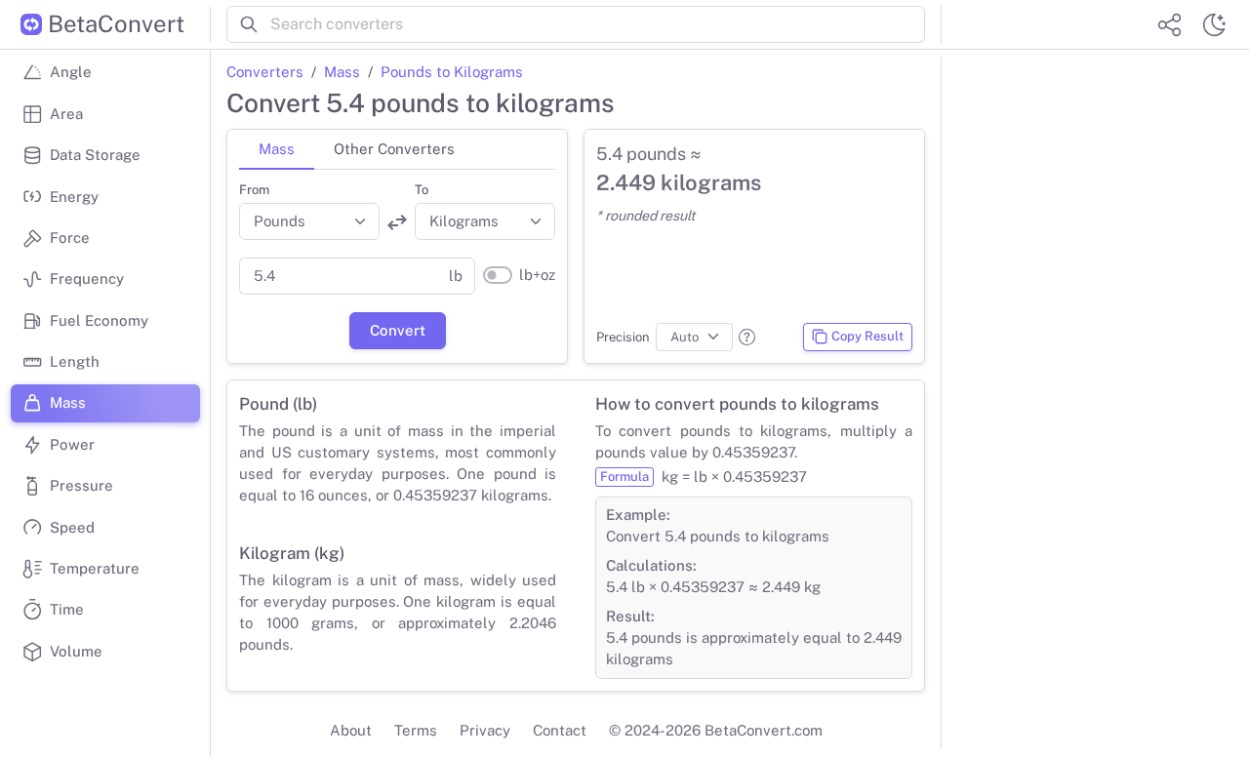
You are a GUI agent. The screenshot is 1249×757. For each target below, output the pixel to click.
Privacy (485, 730)
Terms (415, 730)
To (421, 189)
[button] (747, 337)
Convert (397, 330)
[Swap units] (397, 222)
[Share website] (1169, 24)
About (351, 730)
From (254, 189)
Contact (559, 730)
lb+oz (537, 274)
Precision (623, 337)
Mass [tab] (277, 148)
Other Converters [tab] (394, 148)
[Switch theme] (1213, 24)
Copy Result (867, 336)
